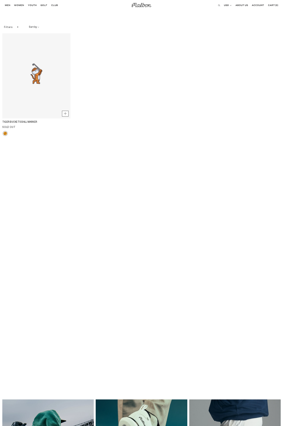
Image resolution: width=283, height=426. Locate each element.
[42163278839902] (65, 113)
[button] (6, 5)
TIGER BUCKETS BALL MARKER (19, 122)
